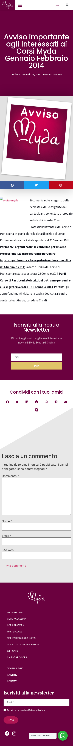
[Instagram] (14, 733)
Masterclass (14, 631)
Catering (12, 675)
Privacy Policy (36, 710)
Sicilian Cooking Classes (21, 638)
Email (6, 535)
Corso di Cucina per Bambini (23, 644)
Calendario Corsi (17, 657)
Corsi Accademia (16, 619)
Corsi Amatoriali (16, 625)
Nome (7, 521)
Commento (10, 476)
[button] (20, 5)
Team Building (15, 668)
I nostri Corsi (15, 612)
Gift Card (12, 651)
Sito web (8, 549)
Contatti (12, 681)
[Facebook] (7, 733)
